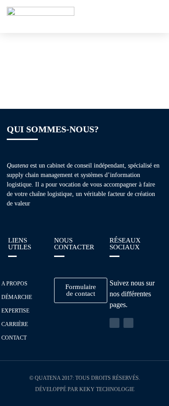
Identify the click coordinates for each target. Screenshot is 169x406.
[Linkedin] (114, 323)
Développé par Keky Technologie (84, 389)
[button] (154, 16)
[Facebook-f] (128, 323)
